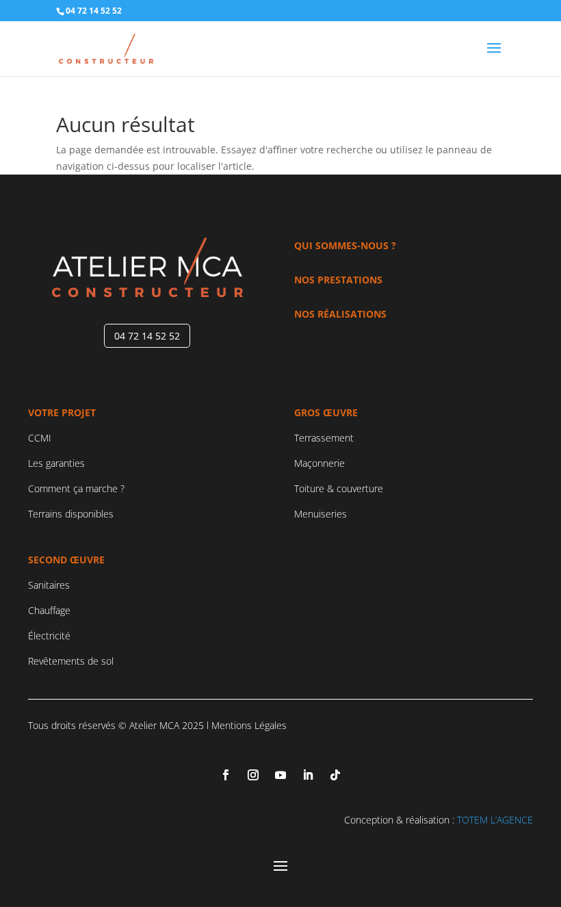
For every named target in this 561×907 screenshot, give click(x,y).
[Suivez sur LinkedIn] (308, 775)
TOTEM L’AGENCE (495, 819)
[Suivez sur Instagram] (253, 775)
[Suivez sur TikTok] (335, 775)
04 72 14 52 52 (147, 335)
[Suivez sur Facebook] (226, 775)
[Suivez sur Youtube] (280, 775)
